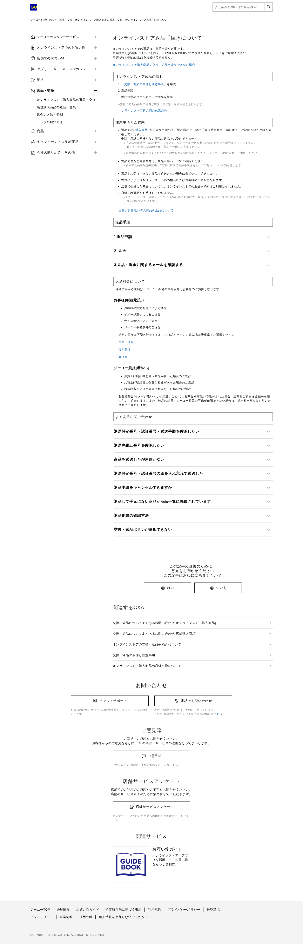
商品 (40, 131)
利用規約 (154, 909)
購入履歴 (141, 130)
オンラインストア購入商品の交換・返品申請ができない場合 (154, 65)
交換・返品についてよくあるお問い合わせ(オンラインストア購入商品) (164, 623)
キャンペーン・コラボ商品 (58, 142)
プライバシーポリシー (184, 909)
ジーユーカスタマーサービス (58, 37)
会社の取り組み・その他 (56, 152)
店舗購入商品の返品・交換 (56, 107)
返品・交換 (66, 19)
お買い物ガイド (87, 909)
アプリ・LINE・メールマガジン (61, 69)
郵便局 (123, 357)
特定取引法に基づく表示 (123, 909)
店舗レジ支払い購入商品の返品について (146, 210)
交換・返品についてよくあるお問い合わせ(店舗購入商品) (155, 634)
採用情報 (85, 917)
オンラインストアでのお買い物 (61, 47)
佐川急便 (125, 349)
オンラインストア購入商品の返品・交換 (99, 19)
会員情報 (63, 909)
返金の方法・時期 (50, 115)
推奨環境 (213, 909)
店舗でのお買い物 (51, 58)
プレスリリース (41, 917)
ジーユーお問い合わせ (43, 19)
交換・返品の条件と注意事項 (144, 84)
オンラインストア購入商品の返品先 (143, 110)
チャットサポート (113, 701)
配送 (40, 80)
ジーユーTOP (40, 909)
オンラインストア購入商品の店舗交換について (147, 666)
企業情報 (66, 917)
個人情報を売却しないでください (123, 917)
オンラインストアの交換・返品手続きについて (147, 644)
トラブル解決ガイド (51, 122)
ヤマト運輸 (126, 342)
